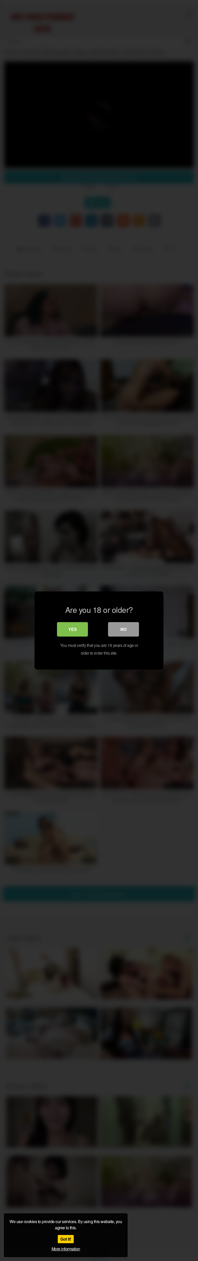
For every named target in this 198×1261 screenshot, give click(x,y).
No (123, 629)
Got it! (65, 1239)
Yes (72, 629)
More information (66, 1249)
